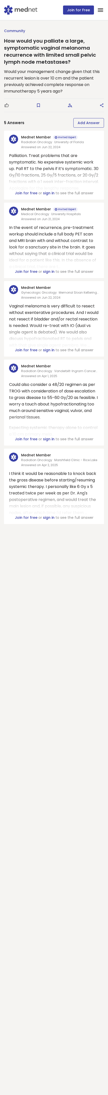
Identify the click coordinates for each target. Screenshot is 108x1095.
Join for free (26, 193)
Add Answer (89, 122)
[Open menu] (100, 10)
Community (14, 30)
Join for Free (78, 10)
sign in (49, 193)
